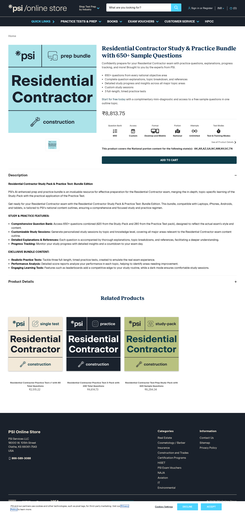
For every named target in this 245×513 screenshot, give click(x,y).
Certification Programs (172, 457)
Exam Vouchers (141, 21)
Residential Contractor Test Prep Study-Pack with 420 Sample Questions (151, 384)
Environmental (167, 487)
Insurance (164, 447)
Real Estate (165, 437)
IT (159, 482)
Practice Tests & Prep (79, 21)
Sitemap (205, 442)
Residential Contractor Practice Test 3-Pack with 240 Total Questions (93, 384)
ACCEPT (211, 507)
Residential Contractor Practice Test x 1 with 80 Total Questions (35, 384)
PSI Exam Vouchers (169, 467)
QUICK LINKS (40, 21)
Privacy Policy (208, 447)
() (235, 8)
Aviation (163, 477)
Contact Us (207, 437)
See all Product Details (223, 142)
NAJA (161, 472)
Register (208, 8)
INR (220, 8)
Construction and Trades (173, 452)
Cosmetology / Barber (171, 442)
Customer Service (179, 21)
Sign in (195, 8)
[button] (122, 175)
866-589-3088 (21, 458)
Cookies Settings (164, 507)
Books (112, 21)
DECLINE (187, 507)
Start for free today (114, 99)
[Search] (176, 7)
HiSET (161, 462)
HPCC (209, 21)
